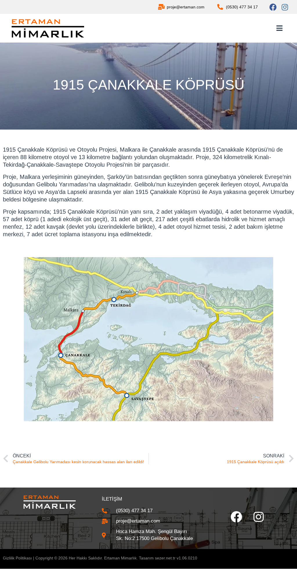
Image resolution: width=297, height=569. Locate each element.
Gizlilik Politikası (17, 558)
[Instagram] (284, 7)
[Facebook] (273, 7)
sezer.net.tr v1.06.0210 (176, 558)
